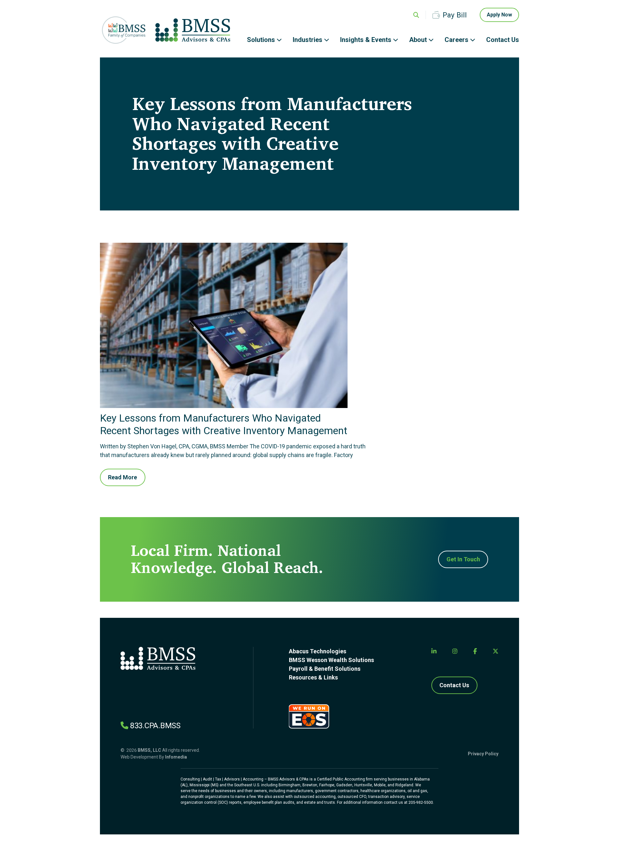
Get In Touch (463, 559)
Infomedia (176, 757)
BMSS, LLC (149, 750)
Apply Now (499, 15)
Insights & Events (365, 40)
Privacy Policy (483, 753)
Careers (456, 40)
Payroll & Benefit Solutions (324, 668)
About (418, 40)
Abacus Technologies (317, 651)
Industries (307, 40)
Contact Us (502, 40)
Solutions (261, 40)
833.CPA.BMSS (155, 725)
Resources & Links (313, 677)
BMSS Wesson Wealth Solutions (331, 660)
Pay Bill (455, 15)
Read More (122, 477)
